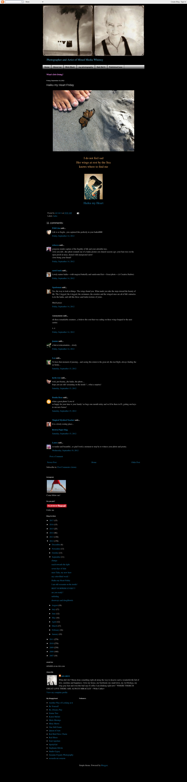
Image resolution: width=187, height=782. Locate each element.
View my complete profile (56, 692)
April (54, 621)
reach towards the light (61, 564)
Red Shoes (53, 737)
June (54, 613)
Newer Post (51, 462)
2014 (51, 532)
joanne (55, 341)
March (55, 625)
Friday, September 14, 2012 (63, 235)
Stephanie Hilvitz (56, 748)
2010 (51, 643)
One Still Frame (55, 727)
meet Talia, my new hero (61, 572)
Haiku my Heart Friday (61, 580)
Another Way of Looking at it (61, 702)
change (54, 560)
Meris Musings (55, 720)
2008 (51, 651)
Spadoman (56, 287)
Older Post (135, 462)
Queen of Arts (54, 730)
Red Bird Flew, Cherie (58, 734)
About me (57, 67)
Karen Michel (54, 716)
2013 (51, 536)
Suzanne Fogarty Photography (61, 754)
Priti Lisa (56, 228)
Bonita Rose (57, 397)
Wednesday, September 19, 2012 (65, 450)
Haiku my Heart (93, 203)
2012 (51, 541)
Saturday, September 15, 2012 (64, 368)
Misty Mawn (54, 723)
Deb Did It (101, 67)
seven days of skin (59, 568)
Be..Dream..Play (55, 709)
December (56, 544)
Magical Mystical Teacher (63, 419)
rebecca (55, 245)
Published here (115, 67)
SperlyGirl (53, 744)
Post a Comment (56, 456)
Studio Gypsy (54, 751)
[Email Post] (78, 213)
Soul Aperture (54, 740)
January (55, 634)
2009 (51, 647)
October (55, 552)
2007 (51, 655)
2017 (51, 520)
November (56, 548)
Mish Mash (70, 67)
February (56, 630)
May (54, 617)
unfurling (55, 596)
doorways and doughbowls (62, 600)
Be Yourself (54, 706)
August (55, 605)
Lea (53, 357)
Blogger (104, 765)
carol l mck (57, 270)
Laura (55, 442)
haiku (55, 216)
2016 (51, 524)
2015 (51, 528)
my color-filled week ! (60, 576)
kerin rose (56, 377)
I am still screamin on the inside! (64, 584)
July (54, 609)
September (56, 556)
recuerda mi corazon (57, 758)
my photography (86, 67)
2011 (51, 639)
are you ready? (57, 592)
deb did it (65, 676)
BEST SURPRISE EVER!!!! (63, 588)
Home (46, 67)
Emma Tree (53, 713)
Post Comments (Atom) (66, 467)
